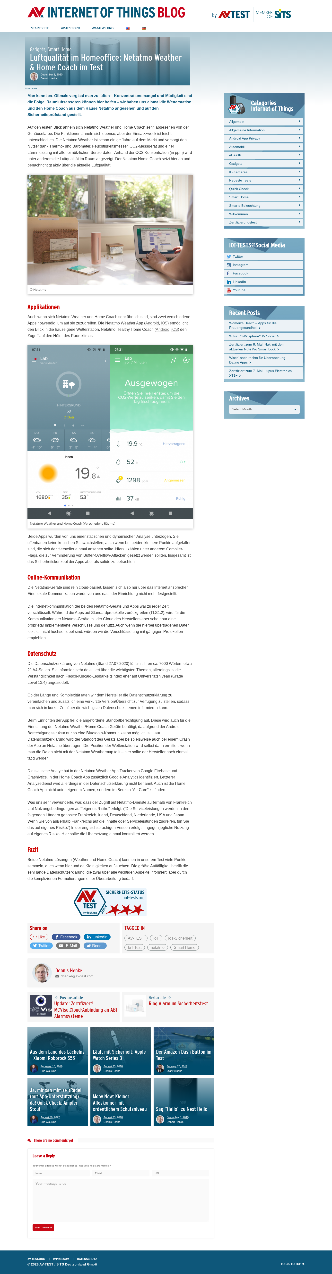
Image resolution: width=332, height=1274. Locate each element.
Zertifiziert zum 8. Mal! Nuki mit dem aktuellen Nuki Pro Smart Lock (257, 346)
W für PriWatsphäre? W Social (252, 336)
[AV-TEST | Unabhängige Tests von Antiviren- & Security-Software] (251, 12)
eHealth (235, 155)
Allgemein (236, 122)
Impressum (61, 1258)
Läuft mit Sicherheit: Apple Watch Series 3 (119, 1055)
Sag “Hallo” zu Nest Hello (181, 1109)
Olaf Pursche (174, 1070)
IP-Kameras (238, 172)
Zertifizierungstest (243, 222)
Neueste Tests (240, 180)
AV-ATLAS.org (103, 28)
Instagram (240, 265)
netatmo (158, 947)
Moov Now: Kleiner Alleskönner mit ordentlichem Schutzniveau (120, 1102)
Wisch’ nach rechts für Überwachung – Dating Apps (258, 360)
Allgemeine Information (247, 130)
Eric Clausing (48, 1070)
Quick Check (239, 189)
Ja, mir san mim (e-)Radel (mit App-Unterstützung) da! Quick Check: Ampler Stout (55, 1099)
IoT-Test (134, 947)
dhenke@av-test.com (76, 976)
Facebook (240, 273)
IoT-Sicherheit (180, 938)
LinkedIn (239, 282)
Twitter (238, 256)
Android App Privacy (244, 138)
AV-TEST (136, 938)
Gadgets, (38, 49)
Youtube (239, 290)
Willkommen (238, 214)
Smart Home (59, 49)
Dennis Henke (49, 78)
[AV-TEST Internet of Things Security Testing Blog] (106, 12)
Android (152, 323)
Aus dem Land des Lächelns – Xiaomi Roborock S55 (57, 1055)
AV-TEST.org (36, 1258)
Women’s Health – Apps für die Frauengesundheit (253, 325)
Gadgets (235, 163)
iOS (164, 323)
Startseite (40, 28)
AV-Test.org (70, 28)
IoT (156, 938)
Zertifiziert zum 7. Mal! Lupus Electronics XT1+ (260, 373)
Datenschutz (87, 1258)
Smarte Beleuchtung (245, 205)
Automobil (237, 147)
